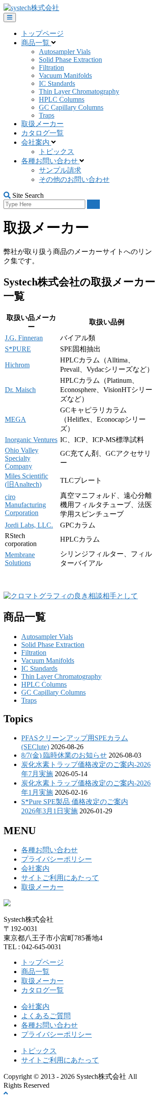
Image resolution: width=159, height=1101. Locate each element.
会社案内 (36, 142)
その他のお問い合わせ (74, 179)
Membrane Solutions (20, 558)
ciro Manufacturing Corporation (25, 504)
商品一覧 (36, 42)
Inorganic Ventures (31, 439)
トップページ (42, 33)
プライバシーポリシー (56, 859)
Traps (46, 115)
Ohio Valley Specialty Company (21, 458)
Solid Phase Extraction (70, 59)
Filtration (51, 67)
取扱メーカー (42, 123)
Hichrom (17, 365)
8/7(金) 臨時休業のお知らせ (64, 755)
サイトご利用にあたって (60, 878)
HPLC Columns (61, 99)
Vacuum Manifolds (65, 75)
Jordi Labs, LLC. (29, 525)
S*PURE (18, 349)
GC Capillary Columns (71, 107)
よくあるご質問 (46, 1016)
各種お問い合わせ (50, 161)
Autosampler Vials (65, 51)
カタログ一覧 (42, 133)
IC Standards (57, 83)
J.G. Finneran (24, 338)
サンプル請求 (60, 170)
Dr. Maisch (20, 389)
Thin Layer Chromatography (79, 91)
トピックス (56, 151)
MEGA (15, 419)
